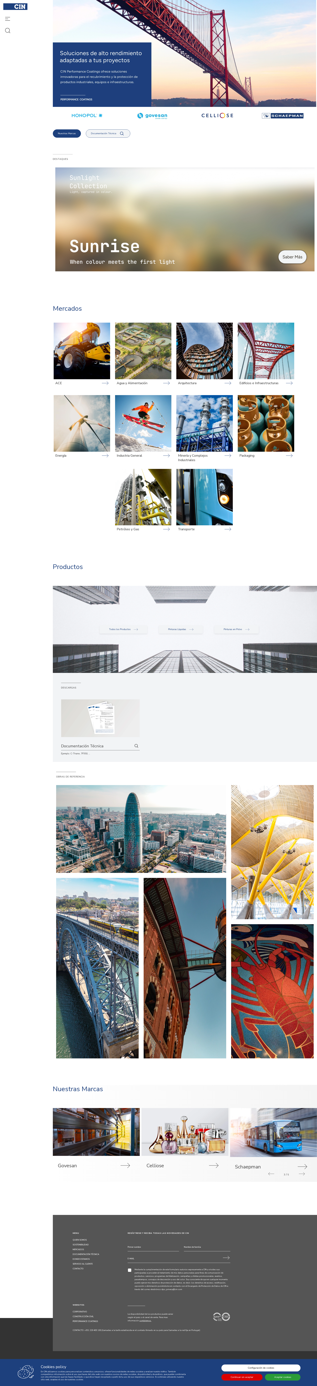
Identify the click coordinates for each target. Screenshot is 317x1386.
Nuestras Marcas (67, 133)
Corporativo (80, 1311)
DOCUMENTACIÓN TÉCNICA (86, 1254)
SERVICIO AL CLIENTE (83, 1264)
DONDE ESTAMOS (81, 1259)
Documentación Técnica (104, 133)
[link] (185, 219)
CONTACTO (78, 1268)
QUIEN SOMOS (80, 1240)
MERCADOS (78, 1249)
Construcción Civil (83, 1316)
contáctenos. (145, 1320)
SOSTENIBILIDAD (81, 1244)
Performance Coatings (85, 1321)
